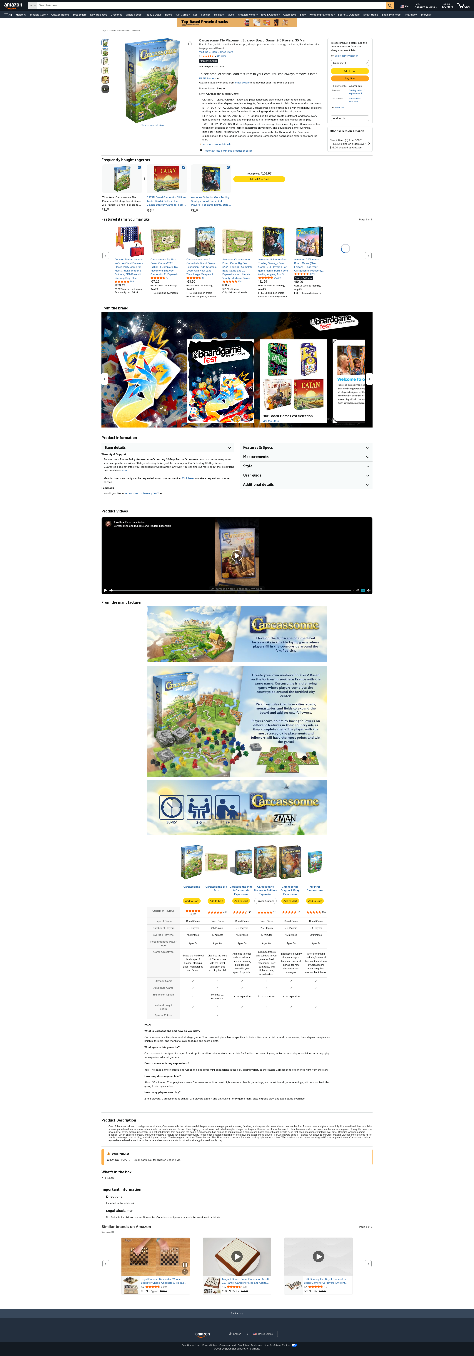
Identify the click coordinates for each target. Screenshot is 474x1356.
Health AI (21, 14)
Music (231, 14)
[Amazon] (13, 5)
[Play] (105, 590)
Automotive (289, 14)
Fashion (206, 14)
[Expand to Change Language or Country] (247, 1333)
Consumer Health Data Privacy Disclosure (240, 1345)
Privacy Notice (209, 1345)
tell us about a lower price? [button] (142, 493)
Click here (188, 478)
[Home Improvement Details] (334, 14)
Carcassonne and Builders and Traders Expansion (142, 525)
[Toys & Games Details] (279, 14)
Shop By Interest (391, 14)
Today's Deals (153, 14)
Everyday (425, 14)
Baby (303, 14)
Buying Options (265, 900)
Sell (195, 14)
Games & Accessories (129, 30)
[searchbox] (211, 5)
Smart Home (370, 14)
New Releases (98, 14)
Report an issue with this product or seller (227, 150)
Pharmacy (411, 14)
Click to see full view (152, 125)
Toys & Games (108, 30)
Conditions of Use (191, 1345)
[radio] (105, 42)
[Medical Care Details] (47, 14)
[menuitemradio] (363, 590)
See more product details (216, 144)
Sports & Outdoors (349, 14)
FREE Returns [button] (208, 78)
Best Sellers (79, 14)
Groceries (116, 14)
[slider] (230, 590)
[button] (8, 14)
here (124, 470)
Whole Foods (133, 14)
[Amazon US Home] (203, 1335)
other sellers (242, 82)
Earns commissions (135, 522)
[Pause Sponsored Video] (185, 1265)
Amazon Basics (60, 14)
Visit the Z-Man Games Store (216, 51)
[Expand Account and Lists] (436, 7)
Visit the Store (271, 420)
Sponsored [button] (106, 1232)
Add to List (339, 118)
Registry (219, 14)
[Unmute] (369, 590)
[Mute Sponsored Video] (185, 1271)
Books (168, 14)
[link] (167, 179)
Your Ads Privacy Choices (277, 1345)
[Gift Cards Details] (189, 14)
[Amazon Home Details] (257, 14)
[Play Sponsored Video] (237, 1257)
